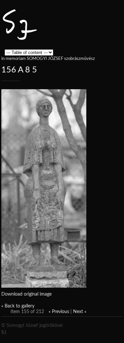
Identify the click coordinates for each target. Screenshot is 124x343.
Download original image (26, 294)
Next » (79, 311)
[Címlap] (19, 37)
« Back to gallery (17, 306)
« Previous (59, 311)
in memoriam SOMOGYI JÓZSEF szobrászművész (48, 59)
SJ (3, 332)
